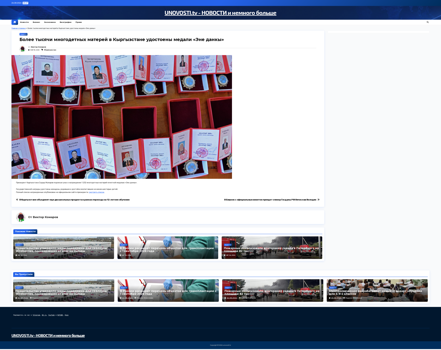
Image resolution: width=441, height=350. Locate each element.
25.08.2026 (336, 298)
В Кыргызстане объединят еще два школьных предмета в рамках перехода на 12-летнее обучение (74, 199)
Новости (24, 22)
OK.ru (44, 315)
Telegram (36, 315)
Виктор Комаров (38, 47)
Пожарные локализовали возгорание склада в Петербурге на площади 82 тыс (271, 249)
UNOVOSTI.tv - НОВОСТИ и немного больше (220, 12)
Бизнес (36, 22)
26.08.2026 (23, 298)
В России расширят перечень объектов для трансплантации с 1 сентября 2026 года (167, 249)
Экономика (50, 22)
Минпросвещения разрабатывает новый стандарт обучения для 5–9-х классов (375, 292)
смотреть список (96, 192)
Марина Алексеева (40, 298)
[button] (428, 22)
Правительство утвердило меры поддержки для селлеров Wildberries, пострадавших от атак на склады (61, 249)
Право (79, 22)
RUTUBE (60, 315)
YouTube (51, 315)
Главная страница (18, 28)
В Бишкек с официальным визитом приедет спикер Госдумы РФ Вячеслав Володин (270, 199)
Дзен (66, 315)
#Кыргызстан (50, 50)
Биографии (66, 22)
